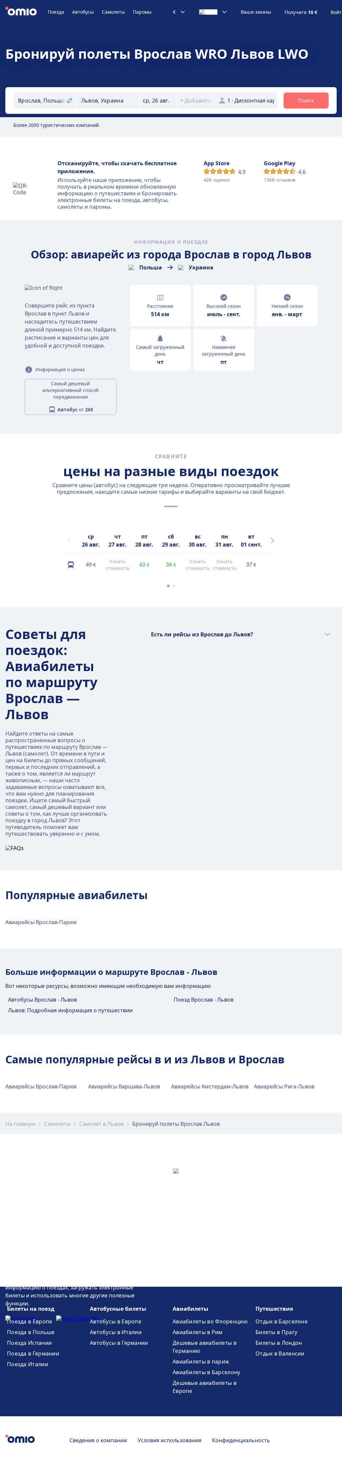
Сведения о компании (98, 1440)
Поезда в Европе (29, 1321)
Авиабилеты (190, 1308)
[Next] (272, 540)
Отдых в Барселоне (281, 1321)
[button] (158, 100)
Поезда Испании (29, 1342)
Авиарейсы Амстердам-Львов (209, 1086)
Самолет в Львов (101, 1123)
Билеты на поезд (30, 1308)
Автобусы (83, 12)
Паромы (142, 12)
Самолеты (113, 12)
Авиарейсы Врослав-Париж (41, 922)
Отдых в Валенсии (280, 1353)
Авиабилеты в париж (201, 1361)
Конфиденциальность (241, 1440)
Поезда (56, 12)
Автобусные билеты (118, 1308)
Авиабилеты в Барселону (206, 1372)
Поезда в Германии (33, 1353)
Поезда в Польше (31, 1332)
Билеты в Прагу (276, 1332)
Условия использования (169, 1440)
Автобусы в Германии (119, 1342)
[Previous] (69, 540)
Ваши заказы (256, 12)
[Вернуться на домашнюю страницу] (26, 12)
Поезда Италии (27, 1364)
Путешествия (274, 1308)
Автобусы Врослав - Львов (42, 999)
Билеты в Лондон (278, 1342)
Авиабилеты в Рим (198, 1332)
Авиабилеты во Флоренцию (210, 1321)
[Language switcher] (213, 12)
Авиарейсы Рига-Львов (284, 1086)
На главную (20, 1123)
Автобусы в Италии (116, 1332)
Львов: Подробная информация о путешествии (70, 1010)
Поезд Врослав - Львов (203, 999)
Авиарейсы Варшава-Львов (124, 1086)
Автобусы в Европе (115, 1321)
